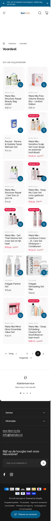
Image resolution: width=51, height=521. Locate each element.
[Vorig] (4, 3)
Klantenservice (25, 383)
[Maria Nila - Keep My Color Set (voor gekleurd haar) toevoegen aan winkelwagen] (44, 178)
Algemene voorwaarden (38, 502)
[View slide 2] (24, 393)
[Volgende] (47, 3)
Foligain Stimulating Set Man (36, 287)
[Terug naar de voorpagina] (4, 43)
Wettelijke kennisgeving (23, 505)
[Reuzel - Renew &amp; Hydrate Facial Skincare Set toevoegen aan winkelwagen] (20, 130)
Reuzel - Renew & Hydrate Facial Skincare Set (13, 144)
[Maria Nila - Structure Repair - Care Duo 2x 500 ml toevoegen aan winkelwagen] (20, 178)
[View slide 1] (20, 393)
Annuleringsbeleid (24, 508)
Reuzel (8, 138)
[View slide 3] (27, 393)
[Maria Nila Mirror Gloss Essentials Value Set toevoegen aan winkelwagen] (20, 315)
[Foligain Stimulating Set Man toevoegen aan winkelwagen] (44, 272)
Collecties (12, 43)
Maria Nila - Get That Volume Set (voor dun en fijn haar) (13, 239)
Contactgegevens (39, 505)
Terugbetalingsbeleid (10, 502)
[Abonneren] (41, 462)
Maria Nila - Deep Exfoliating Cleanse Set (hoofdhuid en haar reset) (37, 332)
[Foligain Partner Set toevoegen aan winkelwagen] (20, 272)
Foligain (8, 280)
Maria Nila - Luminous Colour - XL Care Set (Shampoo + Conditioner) (37, 241)
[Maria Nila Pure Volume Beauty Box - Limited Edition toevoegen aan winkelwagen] (44, 84)
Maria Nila (9, 92)
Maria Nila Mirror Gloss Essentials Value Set (13, 329)
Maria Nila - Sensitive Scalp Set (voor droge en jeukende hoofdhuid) (37, 147)
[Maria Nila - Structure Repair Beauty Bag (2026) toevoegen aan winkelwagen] (20, 84)
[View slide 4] (30, 393)
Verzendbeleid (8, 505)
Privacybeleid (23, 502)
